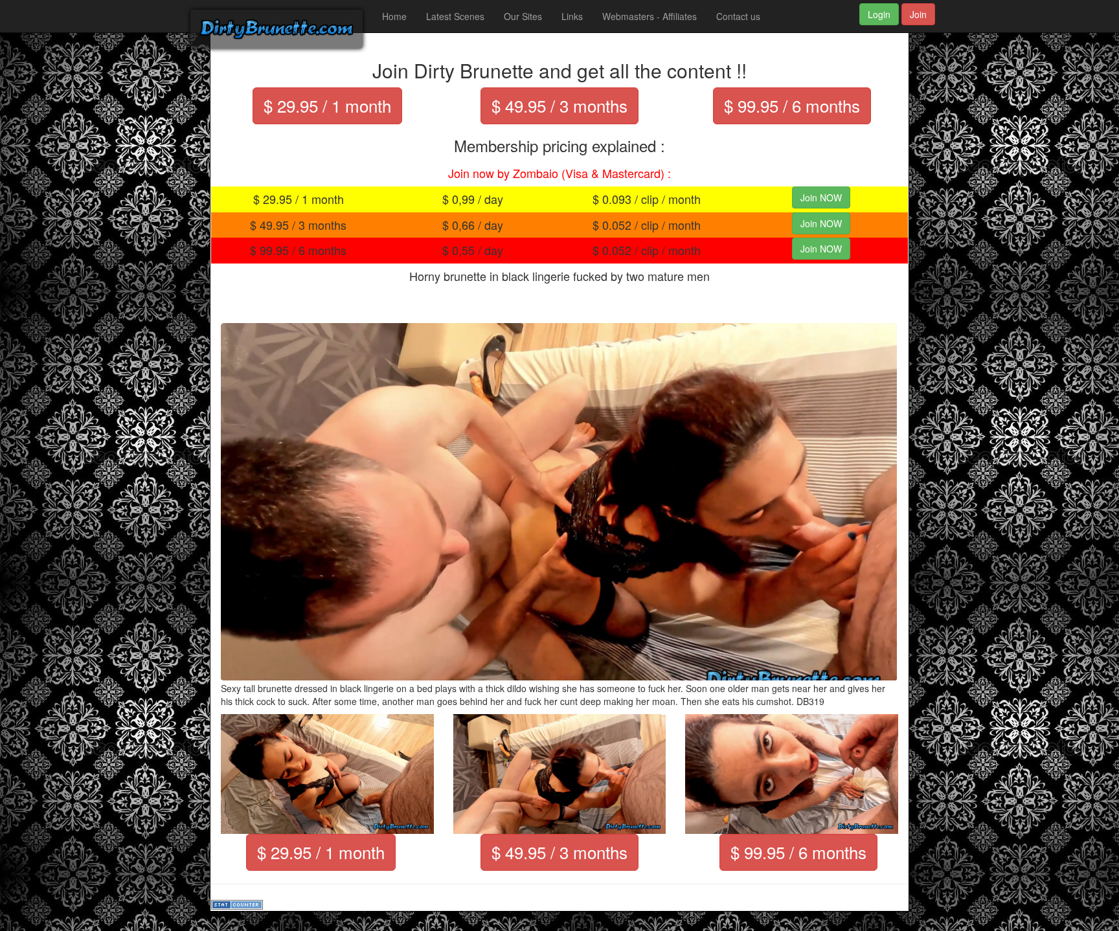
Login (879, 14)
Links (572, 16)
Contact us (738, 16)
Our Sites (523, 16)
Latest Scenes (455, 16)
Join (918, 14)
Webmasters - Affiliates (649, 16)
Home (394, 16)
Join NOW (821, 197)
